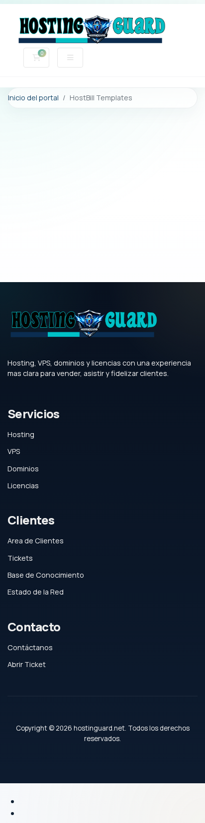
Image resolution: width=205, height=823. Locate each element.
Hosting (20, 434)
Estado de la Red (35, 592)
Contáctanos (30, 647)
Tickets (20, 558)
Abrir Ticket (26, 664)
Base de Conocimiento (45, 575)
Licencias (23, 485)
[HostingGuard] (91, 30)
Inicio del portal (33, 97)
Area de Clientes (35, 540)
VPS (13, 451)
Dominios (23, 468)
